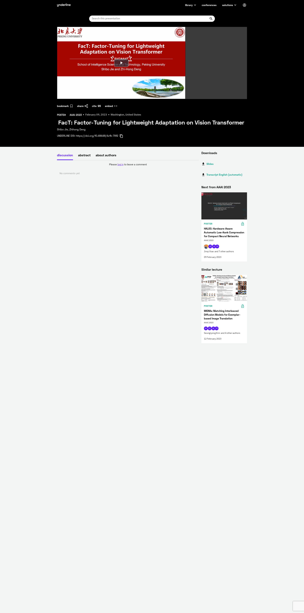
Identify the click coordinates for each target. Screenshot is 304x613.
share (80, 105)
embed (109, 105)
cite (94, 105)
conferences (209, 4)
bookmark (63, 105)
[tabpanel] (128, 169)
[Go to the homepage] (64, 5)
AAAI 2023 (223, 187)
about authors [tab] (106, 155)
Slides (209, 163)
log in (120, 164)
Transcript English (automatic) (224, 174)
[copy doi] (123, 136)
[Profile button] (244, 5)
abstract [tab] (84, 155)
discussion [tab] (65, 155)
